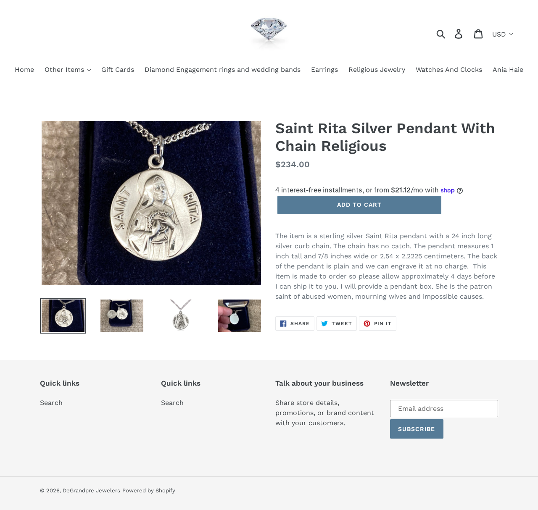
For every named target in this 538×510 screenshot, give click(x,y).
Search (51, 403)
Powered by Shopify (148, 490)
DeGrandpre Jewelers (91, 490)
